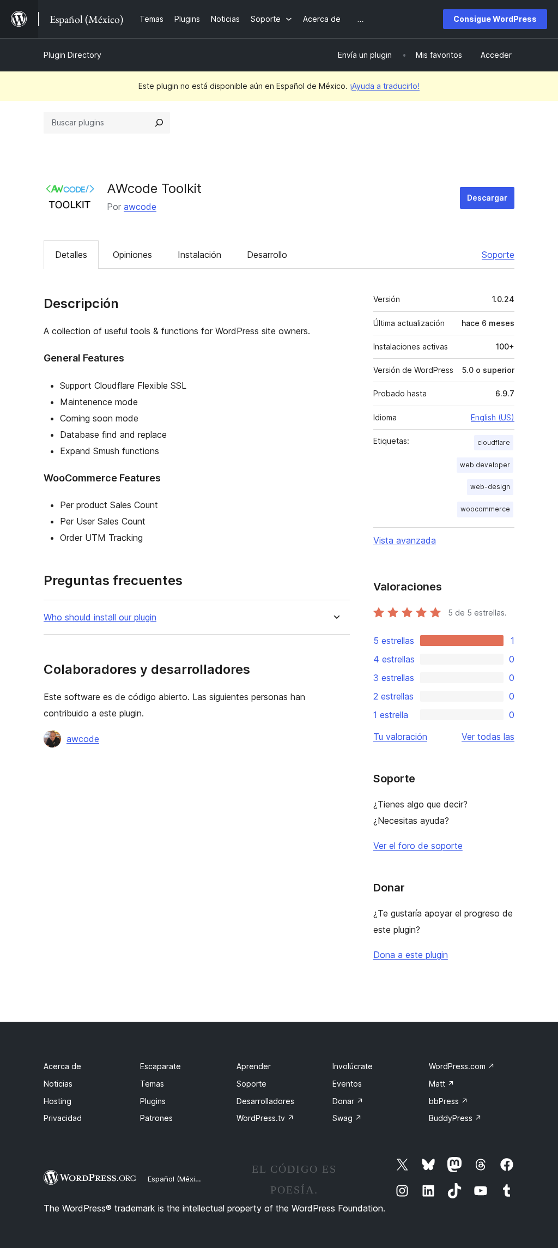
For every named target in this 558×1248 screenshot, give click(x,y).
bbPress (448, 1101)
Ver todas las (488, 736)
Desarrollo (267, 254)
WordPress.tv (265, 1118)
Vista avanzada (404, 540)
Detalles (71, 254)
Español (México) (176, 1178)
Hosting (57, 1101)
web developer (485, 465)
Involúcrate (352, 1066)
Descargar (487, 197)
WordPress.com (462, 1066)
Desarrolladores (265, 1101)
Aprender (253, 1066)
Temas (152, 1083)
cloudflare (493, 442)
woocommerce (485, 509)
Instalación (199, 254)
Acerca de (62, 1066)
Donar (347, 1101)
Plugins (153, 1101)
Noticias (58, 1083)
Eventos (347, 1083)
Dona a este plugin (410, 954)
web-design (490, 487)
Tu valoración (400, 736)
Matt (441, 1083)
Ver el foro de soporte (418, 845)
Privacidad (63, 1118)
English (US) (492, 417)
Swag (347, 1118)
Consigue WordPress (495, 18)
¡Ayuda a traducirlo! (385, 86)
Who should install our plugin (100, 617)
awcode (140, 206)
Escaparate (160, 1066)
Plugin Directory (72, 54)
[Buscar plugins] (159, 123)
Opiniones (132, 254)
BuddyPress (455, 1118)
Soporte (498, 254)
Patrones (156, 1118)
